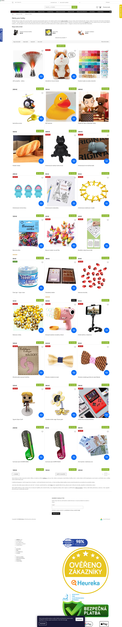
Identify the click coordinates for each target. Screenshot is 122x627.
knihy (52, 485)
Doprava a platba (19, 557)
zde (66, 620)
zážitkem (45, 478)
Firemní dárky (19, 561)
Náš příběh (18, 549)
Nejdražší (33, 42)
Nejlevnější (25, 42)
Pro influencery (19, 552)
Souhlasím (79, 619)
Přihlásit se (56, 513)
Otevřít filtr (61, 45)
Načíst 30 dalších (61, 474)
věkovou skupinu (79, 488)
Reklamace (18, 559)
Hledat (74, 7)
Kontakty (18, 553)
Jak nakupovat (53, 2)
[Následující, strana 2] (106, 474)
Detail (73, 300)
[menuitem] (14, 12)
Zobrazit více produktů (60, 37)
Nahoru (16, 474)
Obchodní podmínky (64, 2)
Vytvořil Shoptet (106, 519)
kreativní (86, 22)
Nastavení (42, 623)
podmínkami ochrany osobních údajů (72, 510)
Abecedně (40, 42)
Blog (17, 550)
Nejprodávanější (16, 42)
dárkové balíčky (64, 21)
